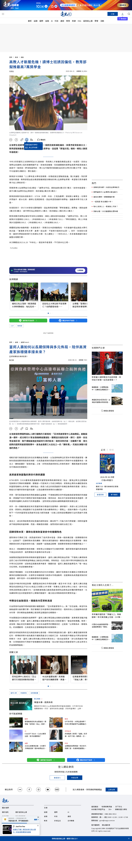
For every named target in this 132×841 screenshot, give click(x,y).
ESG (79, 20)
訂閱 (112, 14)
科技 (56, 20)
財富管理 (24, 693)
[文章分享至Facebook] (16, 139)
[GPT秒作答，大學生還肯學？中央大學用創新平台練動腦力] (56, 722)
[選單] (3, 13)
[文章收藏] (26, 140)
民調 (74, 20)
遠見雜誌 (94, 806)
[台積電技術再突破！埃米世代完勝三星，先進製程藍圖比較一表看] (56, 747)
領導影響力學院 (121, 809)
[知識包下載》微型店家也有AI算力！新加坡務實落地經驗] (8, 829)
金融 (47, 20)
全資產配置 (34, 693)
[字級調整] (31, 139)
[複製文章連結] (22, 139)
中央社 (11, 71)
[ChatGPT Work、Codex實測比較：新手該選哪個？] (16, 735)
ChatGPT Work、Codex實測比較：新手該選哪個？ (35, 734)
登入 (26, 147)
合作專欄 (71, 821)
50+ (110, 809)
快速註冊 (74, 777)
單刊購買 (114, 494)
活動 (102, 20)
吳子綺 (11, 360)
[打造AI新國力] (107, 463)
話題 (35, 20)
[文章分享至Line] (11, 139)
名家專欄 (99, 483)
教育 (68, 20)
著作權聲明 (95, 825)
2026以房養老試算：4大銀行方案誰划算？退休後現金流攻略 (35, 747)
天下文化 (118, 806)
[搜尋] (129, 14)
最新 (30, 20)
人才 (12, 326)
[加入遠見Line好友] (20, 789)
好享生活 (68, 731)
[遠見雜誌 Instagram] (38, 789)
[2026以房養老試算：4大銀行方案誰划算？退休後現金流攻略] (16, 747)
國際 (41, 20)
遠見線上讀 (88, 20)
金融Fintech (25, 342)
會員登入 (57, 777)
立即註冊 (111, 789)
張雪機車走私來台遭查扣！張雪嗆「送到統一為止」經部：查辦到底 (35, 722)
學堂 (96, 20)
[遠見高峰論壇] (11, 5)
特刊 (111, 449)
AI (52, 20)
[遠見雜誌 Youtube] (47, 789)
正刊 (103, 449)
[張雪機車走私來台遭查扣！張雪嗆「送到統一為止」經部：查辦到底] (16, 722)
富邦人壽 (14, 693)
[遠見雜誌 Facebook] (29, 789)
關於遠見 (5, 812)
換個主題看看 (109, 411)
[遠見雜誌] (66, 14)
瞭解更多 (123, 5)
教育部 (20, 326)
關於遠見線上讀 (21, 812)
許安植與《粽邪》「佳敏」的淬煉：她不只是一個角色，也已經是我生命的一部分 (76, 734)
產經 (62, 20)
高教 (22, 57)
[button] (84, 292)
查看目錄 (100, 494)
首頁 (10, 57)
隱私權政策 (106, 825)
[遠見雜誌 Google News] (57, 789)
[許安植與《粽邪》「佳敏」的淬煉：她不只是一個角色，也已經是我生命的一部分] (56, 735)
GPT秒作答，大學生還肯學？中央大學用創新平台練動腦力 (75, 722)
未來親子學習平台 (98, 809)
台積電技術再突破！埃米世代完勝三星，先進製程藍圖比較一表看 (75, 747)
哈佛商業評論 (107, 806)
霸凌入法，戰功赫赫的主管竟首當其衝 (107, 487)
